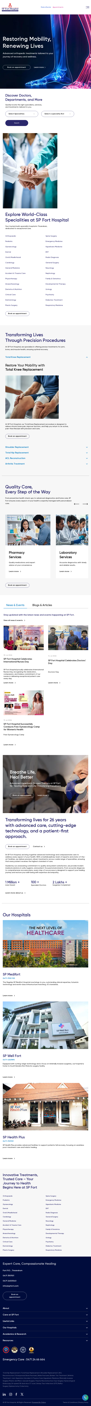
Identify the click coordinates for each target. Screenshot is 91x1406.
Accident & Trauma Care (15, 273)
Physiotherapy (11, 279)
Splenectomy (14, 1386)
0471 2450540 (9, 1281)
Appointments (58, 7)
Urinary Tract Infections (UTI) (46, 1383)
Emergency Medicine (54, 241)
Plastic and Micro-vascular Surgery (22, 1381)
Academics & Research (14, 1334)
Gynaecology (10, 247)
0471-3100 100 (9, 978)
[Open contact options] (85, 1397)
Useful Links (8, 1321)
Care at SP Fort (11, 1315)
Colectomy (24, 1386)
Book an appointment (16, 67)
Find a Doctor (46, 7)
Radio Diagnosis (52, 257)
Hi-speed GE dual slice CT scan (23, 1383)
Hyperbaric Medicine (54, 247)
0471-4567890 (9, 1060)
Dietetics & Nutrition (13, 289)
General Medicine (12, 268)
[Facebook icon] (16, 1394)
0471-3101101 (8, 1141)
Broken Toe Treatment (58, 1375)
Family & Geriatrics (53, 279)
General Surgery (52, 263)
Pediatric (9, 241)
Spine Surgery (51, 236)
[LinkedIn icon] (4, 1394)
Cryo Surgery (58, 1381)
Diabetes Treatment (54, 300)
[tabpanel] (46, 680)
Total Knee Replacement (18, 357)
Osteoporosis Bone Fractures (26, 1375)
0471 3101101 (8, 1276)
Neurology (50, 268)
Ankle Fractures (43, 1375)
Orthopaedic (10, 236)
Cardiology (9, 263)
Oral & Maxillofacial (13, 257)
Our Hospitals (10, 1328)
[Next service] (85, 504)
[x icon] (22, 1394)
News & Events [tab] (15, 605)
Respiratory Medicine (54, 305)
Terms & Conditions (70, 1402)
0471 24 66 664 (35, 1359)
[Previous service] (76, 504)
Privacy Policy (83, 1402)
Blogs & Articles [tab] (42, 605)
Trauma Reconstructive (44, 1381)
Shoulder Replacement (17, 447)
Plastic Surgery (11, 305)
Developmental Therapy (56, 284)
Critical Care (10, 295)
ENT (47, 252)
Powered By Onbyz (39, 1402)
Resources (8, 1341)
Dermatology (10, 300)
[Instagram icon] (10, 1394)
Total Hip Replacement (17, 453)
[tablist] (46, 606)
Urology (49, 289)
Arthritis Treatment (15, 464)
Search (16, 123)
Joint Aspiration (17, 1378)
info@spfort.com (11, 1286)
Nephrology (50, 273)
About (6, 1308)
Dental (8, 252)
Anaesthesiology (12, 284)
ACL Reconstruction (15, 458)
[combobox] (21, 114)
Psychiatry (50, 295)
